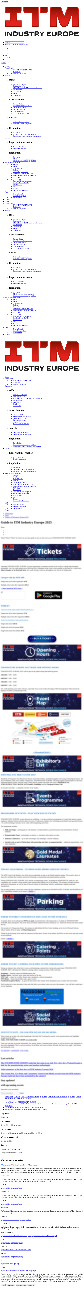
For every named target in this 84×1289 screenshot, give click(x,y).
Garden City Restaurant (20, 172)
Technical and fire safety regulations (24, 134)
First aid (15, 188)
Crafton (20, 1153)
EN (6, 46)
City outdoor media (19, 107)
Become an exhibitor (20, 84)
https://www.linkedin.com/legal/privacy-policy (16, 1220)
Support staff (17, 95)
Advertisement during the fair (22, 106)
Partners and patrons (19, 73)
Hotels (15, 93)
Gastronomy (17, 91)
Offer (22, 1097)
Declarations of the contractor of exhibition (27, 136)
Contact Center (18, 104)
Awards (36, 1097)
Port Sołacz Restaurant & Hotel (23, 174)
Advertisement (29, 1097)
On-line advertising (19, 109)
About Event (9, 68)
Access (15, 164)
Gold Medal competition (21, 122)
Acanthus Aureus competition (22, 124)
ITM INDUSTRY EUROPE (22, 70)
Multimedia (16, 72)
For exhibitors (17, 132)
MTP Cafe (16, 177)
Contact (7, 199)
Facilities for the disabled (21, 183)
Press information (18, 194)
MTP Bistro (17, 179)
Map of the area (18, 168)
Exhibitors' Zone (10, 44)
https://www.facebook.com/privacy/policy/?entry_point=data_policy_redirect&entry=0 (29, 1236)
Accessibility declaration (21, 190)
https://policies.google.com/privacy (12, 1188)
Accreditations (17, 197)
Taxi (14, 186)
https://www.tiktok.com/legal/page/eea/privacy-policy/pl (19, 1270)
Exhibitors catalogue (19, 148)
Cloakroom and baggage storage (23, 159)
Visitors (7, 138)
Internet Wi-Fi (17, 185)
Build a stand (17, 90)
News (7, 66)
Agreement (6, 1165)
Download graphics (19, 196)
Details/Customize (19, 1165)
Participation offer (19, 86)
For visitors (16, 157)
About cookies (32, 1165)
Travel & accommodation (13, 162)
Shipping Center (18, 111)
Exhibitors (8, 75)
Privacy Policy (73, 1281)
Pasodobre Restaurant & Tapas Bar (24, 175)
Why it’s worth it (18, 146)
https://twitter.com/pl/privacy (10, 1264)
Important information (60, 1097)
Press (6, 192)
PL (10, 48)
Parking (15, 170)
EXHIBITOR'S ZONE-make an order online (27, 88)
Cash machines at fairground (22, 181)
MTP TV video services (21, 113)
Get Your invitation (22, 44)
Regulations (43, 1097)
